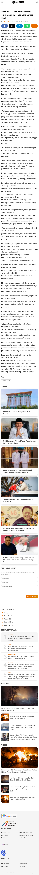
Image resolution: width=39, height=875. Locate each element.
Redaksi (3, 838)
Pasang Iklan (5, 835)
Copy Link (34, 25)
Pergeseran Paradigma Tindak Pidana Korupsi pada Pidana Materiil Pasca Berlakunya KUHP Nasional (21, 667)
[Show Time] (28, 21)
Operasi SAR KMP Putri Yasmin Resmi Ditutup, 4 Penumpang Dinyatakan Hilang (23, 727)
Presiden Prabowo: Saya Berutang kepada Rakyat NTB (18, 500)
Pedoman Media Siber (26, 835)
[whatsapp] (27, 26)
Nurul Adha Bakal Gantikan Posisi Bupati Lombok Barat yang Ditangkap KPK (17, 471)
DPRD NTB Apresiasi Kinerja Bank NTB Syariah (16, 413)
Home (3, 8)
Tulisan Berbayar (25, 838)
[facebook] (4, 26)
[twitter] (12, 26)
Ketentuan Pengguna (26, 832)
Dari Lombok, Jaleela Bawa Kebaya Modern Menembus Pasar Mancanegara (20, 649)
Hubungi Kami (5, 832)
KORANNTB (7, 21)
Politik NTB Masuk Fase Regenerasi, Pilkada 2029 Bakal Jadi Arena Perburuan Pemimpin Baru (18, 560)
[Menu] (2, 2)
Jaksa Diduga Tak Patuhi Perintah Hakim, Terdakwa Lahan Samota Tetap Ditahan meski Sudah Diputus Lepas (23, 737)
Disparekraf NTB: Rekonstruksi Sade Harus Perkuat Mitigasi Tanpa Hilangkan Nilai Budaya (19, 771)
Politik (8, 8)
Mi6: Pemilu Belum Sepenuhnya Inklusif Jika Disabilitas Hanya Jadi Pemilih (18, 530)
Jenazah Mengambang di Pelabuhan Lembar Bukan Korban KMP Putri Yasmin (21, 638)
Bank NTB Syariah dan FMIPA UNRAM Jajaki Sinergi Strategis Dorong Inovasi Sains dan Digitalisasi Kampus (22, 677)
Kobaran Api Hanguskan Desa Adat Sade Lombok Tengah (22, 717)
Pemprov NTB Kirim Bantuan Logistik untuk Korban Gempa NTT (21, 657)
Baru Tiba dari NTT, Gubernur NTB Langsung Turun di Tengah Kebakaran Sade (23, 789)
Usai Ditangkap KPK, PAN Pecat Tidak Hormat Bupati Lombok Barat (19, 442)
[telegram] (19, 26)
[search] (37, 2)
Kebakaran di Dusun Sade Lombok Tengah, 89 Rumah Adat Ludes (17, 709)
